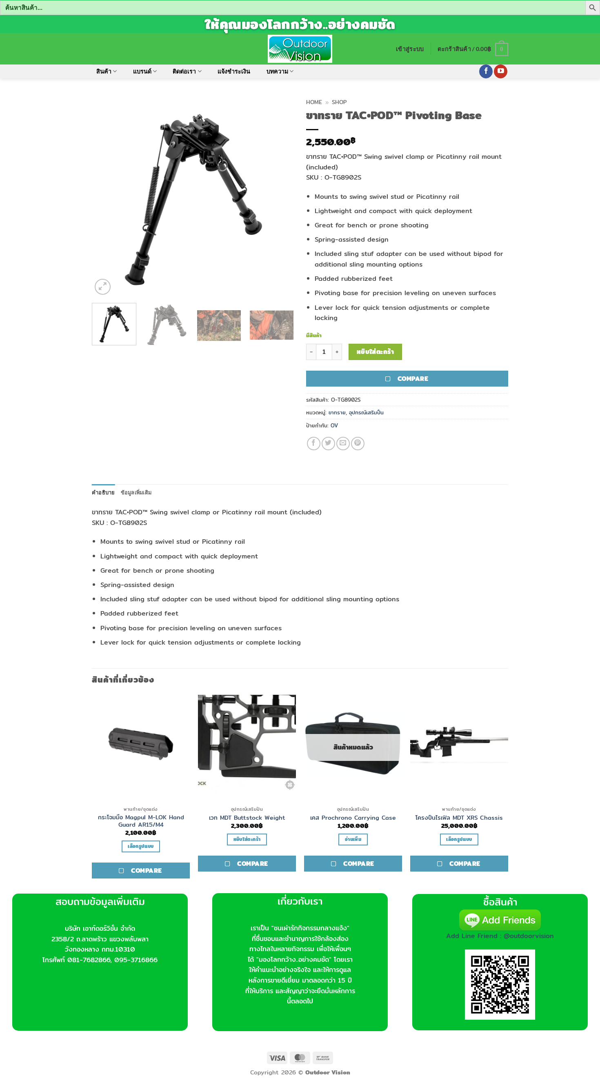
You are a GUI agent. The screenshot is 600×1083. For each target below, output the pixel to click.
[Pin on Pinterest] (357, 443)
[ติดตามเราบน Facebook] (486, 71)
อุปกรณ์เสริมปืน (366, 412)
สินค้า (103, 71)
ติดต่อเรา (184, 71)
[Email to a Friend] (343, 443)
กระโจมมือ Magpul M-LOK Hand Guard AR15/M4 (141, 821)
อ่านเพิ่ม (353, 839)
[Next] (279, 196)
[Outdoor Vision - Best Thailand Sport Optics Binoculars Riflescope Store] (300, 48)
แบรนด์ (142, 71)
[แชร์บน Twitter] (328, 443)
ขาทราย (337, 412)
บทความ (277, 71)
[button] (410, 49)
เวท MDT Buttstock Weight (247, 818)
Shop (339, 102)
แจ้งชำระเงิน (234, 71)
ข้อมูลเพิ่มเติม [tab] (136, 492)
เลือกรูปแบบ (140, 846)
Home (314, 102)
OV (334, 425)
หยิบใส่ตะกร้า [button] (246, 839)
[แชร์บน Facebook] (313, 443)
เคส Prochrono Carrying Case (353, 818)
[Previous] (106, 196)
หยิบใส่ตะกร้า (375, 352)
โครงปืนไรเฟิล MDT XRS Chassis (459, 818)
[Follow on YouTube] (500, 71)
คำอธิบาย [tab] (103, 492)
